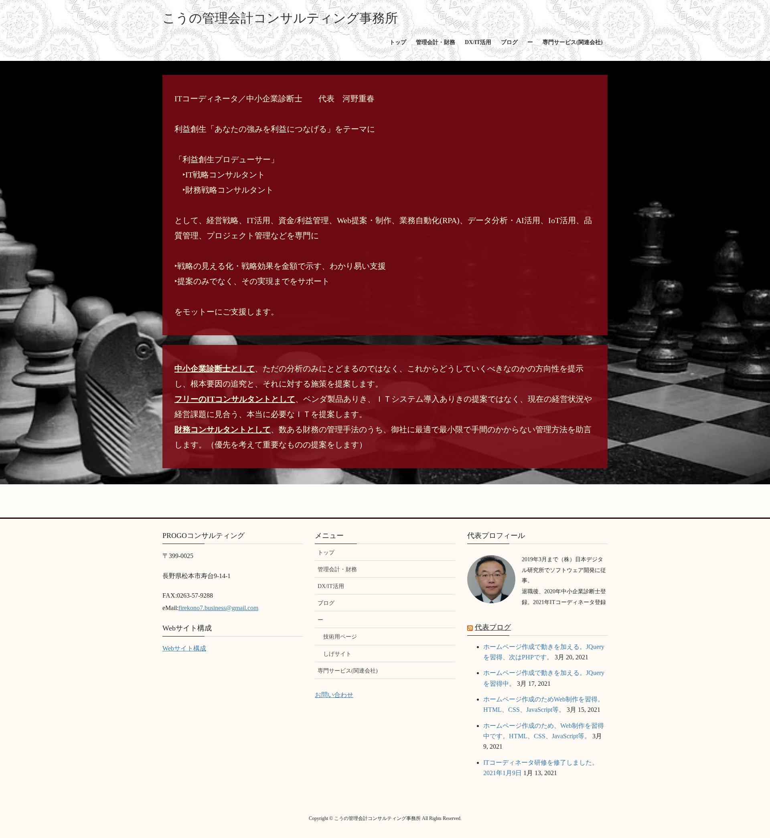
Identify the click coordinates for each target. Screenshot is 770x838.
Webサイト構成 (184, 648)
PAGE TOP (745, 806)
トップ (326, 553)
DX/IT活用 (331, 586)
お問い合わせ (334, 694)
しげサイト (337, 654)
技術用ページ (340, 637)
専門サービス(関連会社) (348, 671)
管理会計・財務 (337, 569)
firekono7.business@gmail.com (218, 607)
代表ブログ (493, 627)
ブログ (326, 603)
